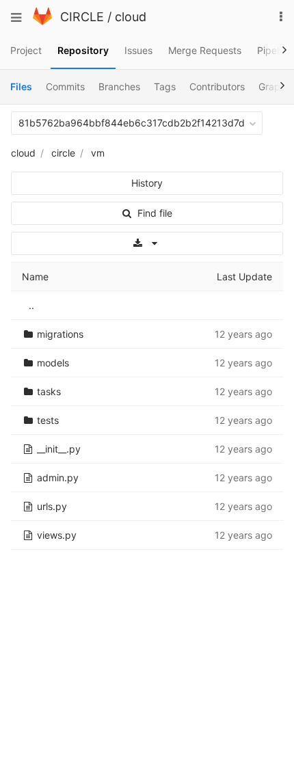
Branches (119, 86)
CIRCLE (82, 17)
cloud (130, 17)
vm (98, 153)
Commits (65, 86)
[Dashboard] (42, 21)
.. (31, 305)
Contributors (217, 86)
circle (63, 153)
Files (21, 86)
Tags (165, 86)
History (147, 183)
